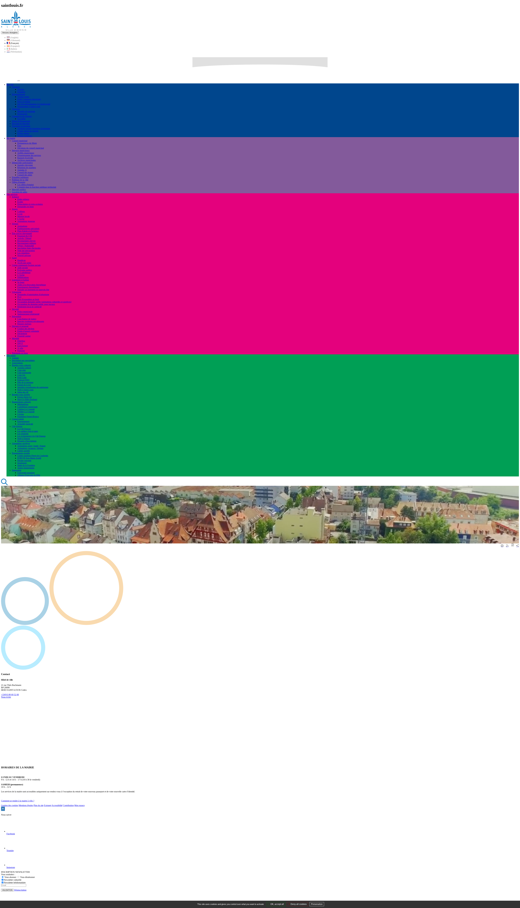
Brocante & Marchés (21, 123)
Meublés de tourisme (26, 111)
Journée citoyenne (25, 165)
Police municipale (24, 311)
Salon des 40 (22, 392)
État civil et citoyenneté (22, 233)
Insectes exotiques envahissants (30, 321)
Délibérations (23, 277)
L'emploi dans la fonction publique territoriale (36, 187)
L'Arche (20, 219)
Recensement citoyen (26, 241)
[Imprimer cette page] (502, 545)
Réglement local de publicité (29, 307)
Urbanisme (16, 292)
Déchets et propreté (20, 326)
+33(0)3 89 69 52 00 (10, 694)
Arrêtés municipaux (25, 153)
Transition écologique (21, 126)
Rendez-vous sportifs (21, 394)
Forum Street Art (24, 397)
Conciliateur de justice (26, 319)
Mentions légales (26, 805)
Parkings (21, 351)
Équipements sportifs (21, 453)
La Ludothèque (23, 272)
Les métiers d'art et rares (27, 431)
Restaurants (22, 114)
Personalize (317, 904)
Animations (22, 226)
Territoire (16, 87)
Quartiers (21, 92)
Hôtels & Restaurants (21, 121)
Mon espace (79, 805)
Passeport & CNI (24, 236)
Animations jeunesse (26, 221)
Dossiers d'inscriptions (26, 441)
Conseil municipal (19, 141)
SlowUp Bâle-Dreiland (27, 399)
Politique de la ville (20, 180)
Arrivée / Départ (24, 238)
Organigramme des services (29, 155)
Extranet (47, 805)
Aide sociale (22, 268)
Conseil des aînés (24, 175)
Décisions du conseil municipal (30, 148)
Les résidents (22, 434)
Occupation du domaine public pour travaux (36, 304)
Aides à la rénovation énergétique (31, 285)
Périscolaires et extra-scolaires (30, 204)
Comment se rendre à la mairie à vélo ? (17, 801)
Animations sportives (21, 443)
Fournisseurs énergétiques (28, 287)
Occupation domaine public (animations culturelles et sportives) (44, 302)
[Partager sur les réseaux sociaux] (517, 545)
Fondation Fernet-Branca (28, 416)
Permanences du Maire (27, 143)
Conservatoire (18, 419)
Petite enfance (23, 199)
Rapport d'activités (25, 158)
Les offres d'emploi (25, 184)
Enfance (15, 197)
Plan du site (38, 805)
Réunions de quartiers (26, 167)
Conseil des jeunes (25, 172)
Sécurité (15, 309)
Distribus (21, 341)
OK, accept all (277, 904)
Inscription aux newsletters (23, 360)
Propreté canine (24, 336)
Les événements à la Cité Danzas (31, 436)
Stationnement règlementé (28, 314)
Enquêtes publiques (20, 177)
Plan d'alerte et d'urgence (28, 231)
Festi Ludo (22, 377)
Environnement (18, 94)
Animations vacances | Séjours (30, 448)
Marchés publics (19, 189)
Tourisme (16, 109)
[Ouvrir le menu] (19, 80)
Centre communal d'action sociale (26, 265)
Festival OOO (23, 380)
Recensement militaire (26, 243)
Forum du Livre (24, 385)
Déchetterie (22, 333)
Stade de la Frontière (26, 465)
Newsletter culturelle (12, 880)
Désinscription (20, 890)
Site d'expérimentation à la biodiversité (33, 104)
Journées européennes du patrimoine (32, 387)
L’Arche (21, 275)
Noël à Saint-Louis (25, 390)
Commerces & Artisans (22, 116)
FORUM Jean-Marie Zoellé (29, 458)
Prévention (16, 316)
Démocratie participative (22, 163)
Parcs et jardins (23, 101)
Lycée (19, 214)
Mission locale (23, 216)
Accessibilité (57, 805)
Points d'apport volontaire (28, 331)
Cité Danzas (17, 426)
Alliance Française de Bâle (28, 475)
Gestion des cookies (9, 805)
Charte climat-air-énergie (27, 131)
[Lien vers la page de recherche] (4, 484)
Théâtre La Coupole (26, 412)
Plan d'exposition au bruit (28, 299)
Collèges (21, 211)
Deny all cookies (298, 904)
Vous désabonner (27, 877)
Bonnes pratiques (24, 136)
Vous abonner (10, 877)
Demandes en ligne (25, 206)
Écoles (20, 202)
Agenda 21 (22, 170)
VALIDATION (7, 890)
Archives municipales (26, 160)
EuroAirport (22, 346)
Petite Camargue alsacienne (29, 99)
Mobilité (15, 338)
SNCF (20, 343)
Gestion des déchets (25, 329)
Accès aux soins (24, 263)
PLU (19, 297)
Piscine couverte (24, 460)
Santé (14, 258)
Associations (17, 363)
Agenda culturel (24, 368)
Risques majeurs (24, 324)
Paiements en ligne (20, 353)
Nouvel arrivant (24, 255)
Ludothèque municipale (27, 407)
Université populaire (26, 473)
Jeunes (15, 209)
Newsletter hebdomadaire (15, 882)
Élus (19, 145)
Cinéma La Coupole (26, 409)
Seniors (15, 224)
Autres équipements (25, 468)
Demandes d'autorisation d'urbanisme (33, 294)
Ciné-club (21, 370)
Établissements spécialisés (28, 228)
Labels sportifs (23, 451)
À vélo (20, 348)
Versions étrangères (10, 33)
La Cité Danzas (24, 429)
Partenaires (16, 470)
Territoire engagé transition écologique (33, 128)
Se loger (20, 282)
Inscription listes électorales (29, 248)
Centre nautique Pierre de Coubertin (32, 455)
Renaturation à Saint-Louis (28, 106)
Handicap (21, 260)
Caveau (20, 414)
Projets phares (23, 133)
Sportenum (22, 463)
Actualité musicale (25, 424)
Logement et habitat (20, 280)
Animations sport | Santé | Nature (31, 446)
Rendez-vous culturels (21, 365)
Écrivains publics (24, 270)
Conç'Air (21, 375)
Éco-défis (21, 119)
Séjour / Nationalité (25, 246)
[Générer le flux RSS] (507, 545)
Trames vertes (23, 97)
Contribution (68, 805)
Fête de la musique (25, 382)
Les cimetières (23, 253)
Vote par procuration (26, 250)
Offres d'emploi (18, 182)
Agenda (15, 358)
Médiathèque (22, 404)
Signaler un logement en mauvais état (33, 289)
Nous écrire (6, 697)
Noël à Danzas (23, 438)
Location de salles (19, 192)
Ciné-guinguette (24, 372)
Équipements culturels (21, 402)
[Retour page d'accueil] (16, 30)
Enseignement (23, 421)
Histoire (20, 89)
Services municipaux (21, 150)
